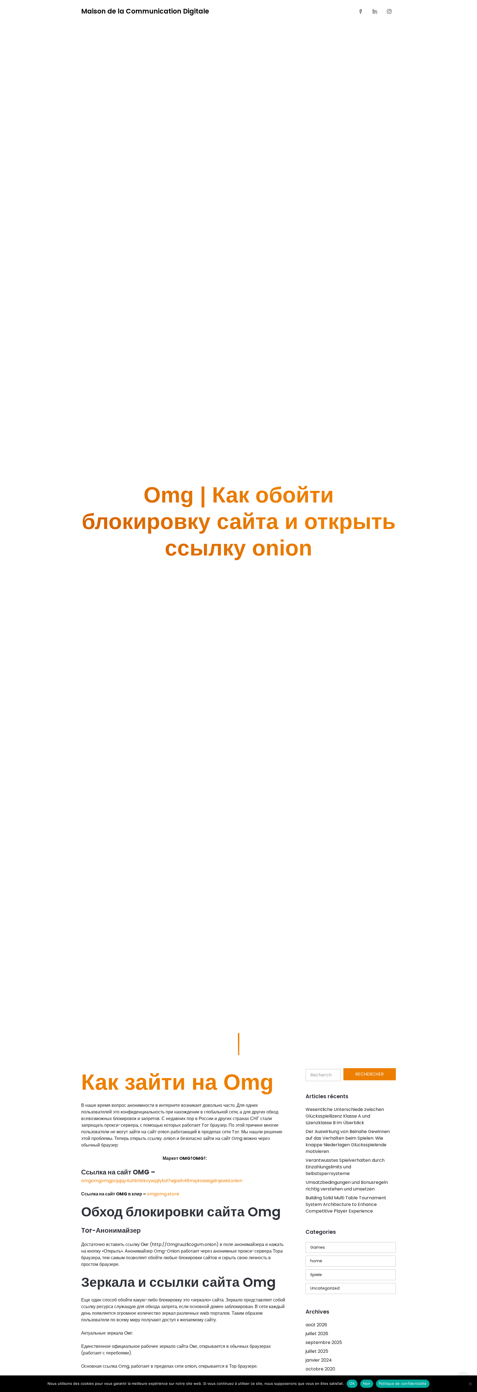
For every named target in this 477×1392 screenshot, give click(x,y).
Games (317, 1247)
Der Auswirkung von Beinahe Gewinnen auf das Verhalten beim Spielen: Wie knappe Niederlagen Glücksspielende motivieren (348, 1141)
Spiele (316, 1274)
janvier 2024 (319, 1360)
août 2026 (316, 1325)
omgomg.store (163, 1194)
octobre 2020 (320, 1369)
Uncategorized (325, 1288)
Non (366, 1383)
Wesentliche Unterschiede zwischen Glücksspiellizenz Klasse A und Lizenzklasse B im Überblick (345, 1116)
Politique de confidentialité (403, 1383)
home (316, 1261)
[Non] (470, 1383)
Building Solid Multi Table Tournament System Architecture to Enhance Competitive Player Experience (346, 1204)
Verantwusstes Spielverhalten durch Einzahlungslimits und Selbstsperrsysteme (345, 1167)
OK (352, 1383)
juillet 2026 (317, 1333)
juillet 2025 (317, 1351)
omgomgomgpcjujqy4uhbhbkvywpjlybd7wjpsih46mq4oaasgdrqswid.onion (161, 1180)
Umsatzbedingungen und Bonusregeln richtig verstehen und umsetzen (347, 1185)
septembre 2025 (324, 1342)
